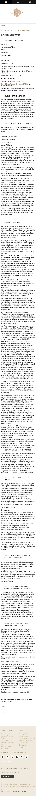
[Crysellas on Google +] (12, 757)
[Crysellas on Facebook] (2, 757)
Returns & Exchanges (26, 740)
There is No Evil (6, 734)
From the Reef (6, 746)
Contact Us (23, 745)
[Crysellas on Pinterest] (26, 757)
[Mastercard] (16, 791)
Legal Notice (23, 736)
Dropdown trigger (18, 2)
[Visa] (3, 791)
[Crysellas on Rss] (22, 757)
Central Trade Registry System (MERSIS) (14, 84)
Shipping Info (23, 743)
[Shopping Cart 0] (30, 2)
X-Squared (4, 749)
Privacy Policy (24, 734)
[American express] (9, 791)
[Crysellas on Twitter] (7, 757)
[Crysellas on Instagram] (17, 757)
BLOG (21, 747)
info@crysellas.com (17, 81)
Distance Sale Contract (27, 738)
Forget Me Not (6, 740)
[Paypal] (24, 791)
